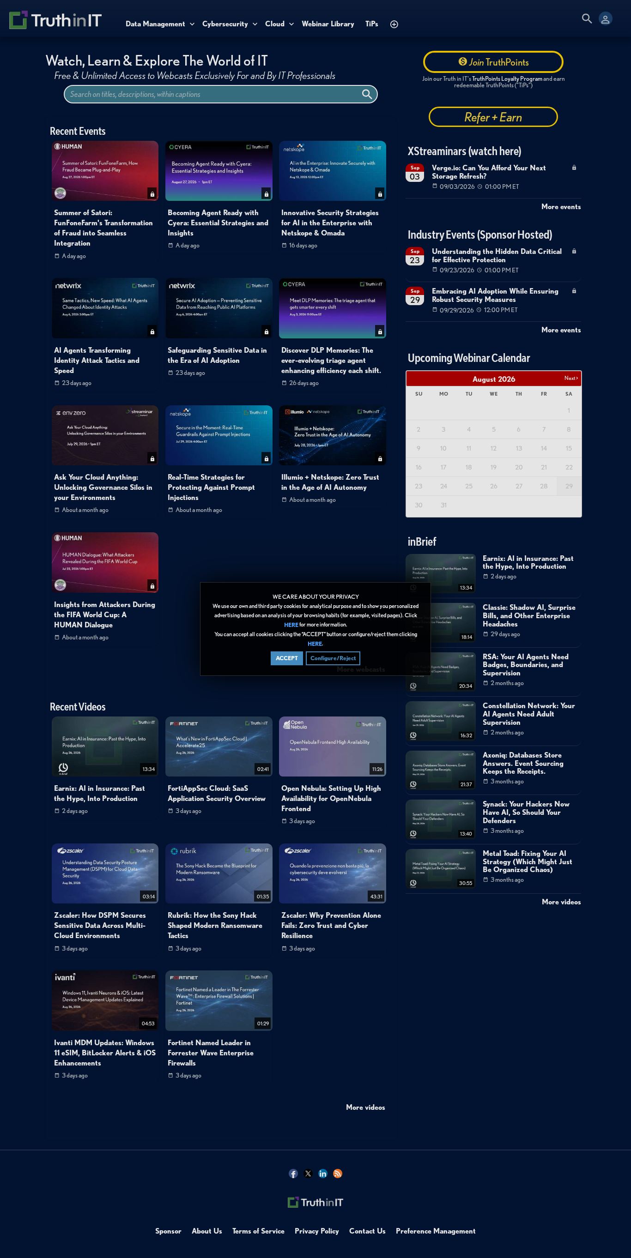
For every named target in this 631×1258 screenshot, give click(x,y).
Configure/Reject (333, 658)
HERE (291, 624)
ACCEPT (287, 658)
